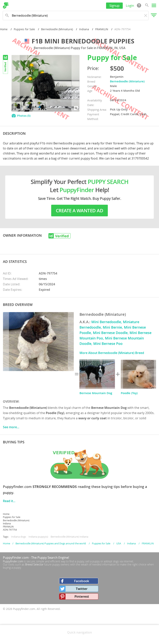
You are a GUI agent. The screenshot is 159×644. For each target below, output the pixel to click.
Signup (114, 5)
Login (130, 5)
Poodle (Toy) (129, 393)
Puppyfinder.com (13, 561)
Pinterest (81, 596)
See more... (11, 427)
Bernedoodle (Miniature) (57, 29)
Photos (23, 115)
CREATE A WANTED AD (79, 210)
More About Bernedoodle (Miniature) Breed (112, 353)
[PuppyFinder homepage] (6, 5)
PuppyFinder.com (16, 557)
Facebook (81, 581)
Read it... (9, 501)
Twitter (81, 588)
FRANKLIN (101, 29)
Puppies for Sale (24, 29)
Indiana (84, 29)
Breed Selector (34, 564)
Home (4, 29)
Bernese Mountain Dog (96, 393)
